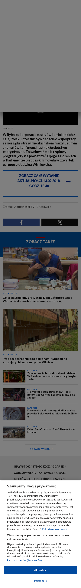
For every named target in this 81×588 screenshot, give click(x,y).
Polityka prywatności (54, 529)
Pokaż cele (40, 580)
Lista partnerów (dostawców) (24, 560)
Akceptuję (40, 570)
